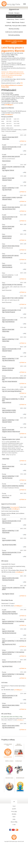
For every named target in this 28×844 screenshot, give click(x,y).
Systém (14, 808)
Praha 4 (22, 19)
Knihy (14, 819)
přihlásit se (23, 141)
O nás (14, 824)
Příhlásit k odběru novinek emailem (14, 42)
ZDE (21, 83)
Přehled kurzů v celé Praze (14, 16)
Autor (14, 816)
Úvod (14, 806)
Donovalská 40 (14, 507)
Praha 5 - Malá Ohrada (13, 22)
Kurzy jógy (14, 811)
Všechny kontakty (14, 29)
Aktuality (14, 814)
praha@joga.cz (9, 77)
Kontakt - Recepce (14, 13)
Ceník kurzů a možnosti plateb (14, 32)
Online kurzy (10, 19)
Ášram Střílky (14, 822)
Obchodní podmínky (14, 35)
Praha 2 (17, 19)
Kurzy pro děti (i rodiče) (19, 25)
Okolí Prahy (8, 25)
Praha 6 (22, 22)
